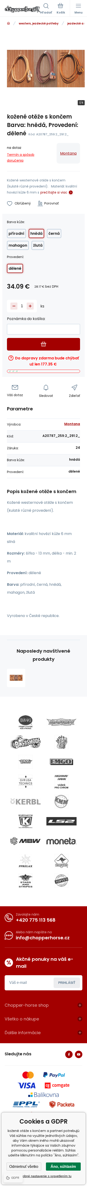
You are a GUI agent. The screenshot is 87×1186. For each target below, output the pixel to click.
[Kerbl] (25, 801)
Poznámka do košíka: (26, 318)
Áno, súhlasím (63, 1167)
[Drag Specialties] (25, 762)
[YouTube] (78, 1054)
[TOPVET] (61, 881)
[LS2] (61, 821)
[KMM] (61, 801)
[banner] (22, 9)
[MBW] (25, 841)
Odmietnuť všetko (23, 1167)
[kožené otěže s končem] (16, 678)
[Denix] (61, 742)
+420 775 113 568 (35, 920)
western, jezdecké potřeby (38, 23)
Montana (68, 153)
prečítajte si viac (53, 192)
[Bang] (25, 722)
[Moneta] (61, 841)
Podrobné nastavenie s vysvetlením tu (43, 1176)
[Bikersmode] (25, 742)
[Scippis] (61, 861)
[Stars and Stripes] (25, 881)
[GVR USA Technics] (25, 782)
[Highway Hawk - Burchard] (61, 782)
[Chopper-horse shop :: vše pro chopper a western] (8, 23)
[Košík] (61, 9)
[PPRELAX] (25, 861)
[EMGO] (61, 762)
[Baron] (61, 722)
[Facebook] (69, 1054)
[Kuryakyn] (25, 821)
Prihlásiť (66, 983)
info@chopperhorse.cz (43, 937)
